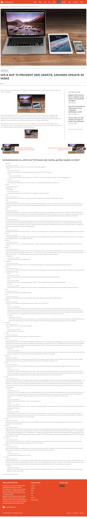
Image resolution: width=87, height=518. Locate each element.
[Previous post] (3, 149)
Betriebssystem (4, 70)
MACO (32, 497)
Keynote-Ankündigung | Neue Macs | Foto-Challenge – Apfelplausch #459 (76, 109)
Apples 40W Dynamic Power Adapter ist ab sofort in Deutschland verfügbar (76, 98)
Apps (69, 2)
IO (31, 495)
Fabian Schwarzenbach (73, 114)
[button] (85, 2)
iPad (45, 2)
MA (32, 492)
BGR (48, 90)
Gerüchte (64, 2)
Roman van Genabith (72, 123)
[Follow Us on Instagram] (63, 486)
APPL (32, 485)
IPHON (32, 488)
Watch (54, 2)
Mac (49, 2)
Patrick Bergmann (72, 102)
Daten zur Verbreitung (21, 123)
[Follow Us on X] (61, 486)
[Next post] (84, 149)
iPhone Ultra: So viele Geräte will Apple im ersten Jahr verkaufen (76, 119)
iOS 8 (3, 83)
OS (58, 2)
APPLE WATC (34, 500)
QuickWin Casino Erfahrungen (75, 129)
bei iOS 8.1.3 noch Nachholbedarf (21, 115)
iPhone (40, 2)
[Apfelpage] (7, 2)
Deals (81, 2)
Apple (35, 2)
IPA (32, 490)
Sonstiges (75, 2)
